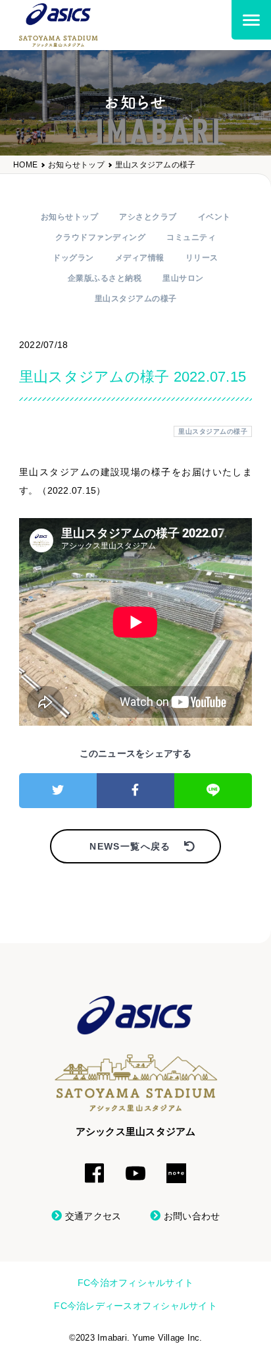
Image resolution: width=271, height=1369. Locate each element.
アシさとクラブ (148, 216)
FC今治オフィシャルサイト (135, 1282)
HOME (25, 165)
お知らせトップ (76, 165)
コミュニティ (191, 237)
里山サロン (183, 278)
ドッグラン (73, 257)
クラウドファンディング (100, 237)
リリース (201, 257)
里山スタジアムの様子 (155, 165)
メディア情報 (139, 257)
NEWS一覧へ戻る (130, 846)
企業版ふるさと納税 (105, 278)
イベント (214, 216)
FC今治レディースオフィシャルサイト (135, 1305)
